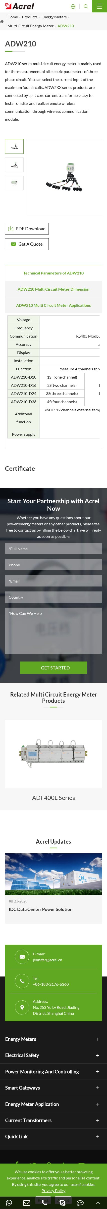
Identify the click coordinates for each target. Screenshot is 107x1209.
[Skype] (62, 1203)
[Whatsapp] (9, 1203)
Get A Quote (27, 244)
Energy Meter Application (32, 1104)
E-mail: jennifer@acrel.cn (47, 956)
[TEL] (45, 1203)
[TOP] (98, 1203)
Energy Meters (54, 16)
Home (12, 16)
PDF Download (27, 228)
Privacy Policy (53, 1190)
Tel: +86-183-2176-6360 (51, 981)
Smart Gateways (22, 1088)
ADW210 (65, 25)
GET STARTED (53, 667)
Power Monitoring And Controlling (42, 1071)
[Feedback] (80, 1203)
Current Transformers (28, 1120)
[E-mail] (27, 1203)
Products (30, 16)
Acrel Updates (53, 841)
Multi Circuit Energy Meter (30, 25)
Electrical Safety (22, 1055)
